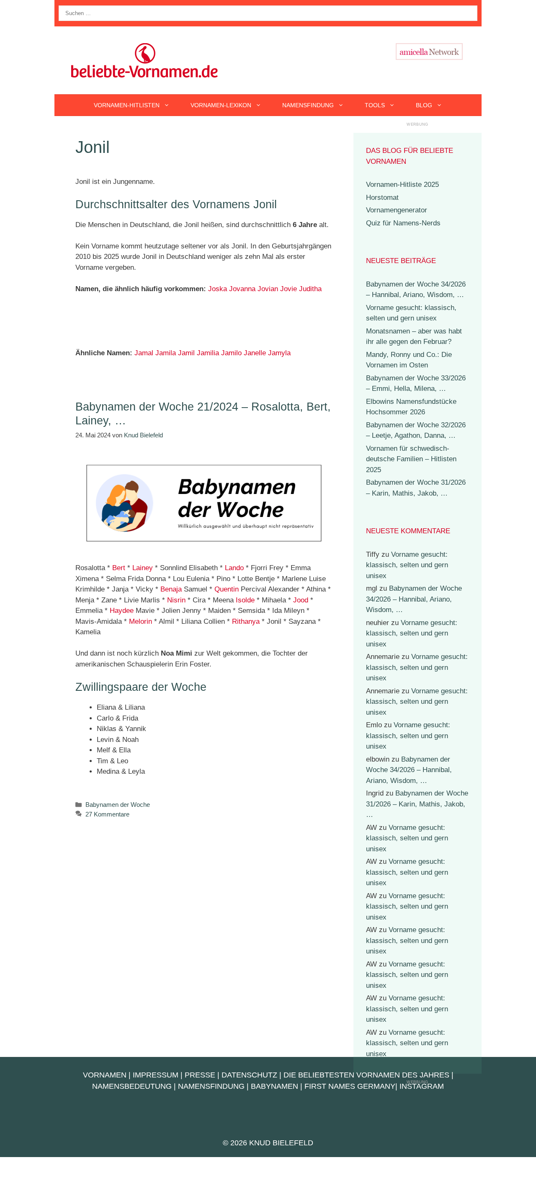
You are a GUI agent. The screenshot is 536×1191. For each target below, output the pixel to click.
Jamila (165, 353)
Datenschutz (249, 1075)
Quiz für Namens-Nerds (403, 223)
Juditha (310, 289)
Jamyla (279, 353)
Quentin (226, 589)
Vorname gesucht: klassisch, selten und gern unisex (407, 565)
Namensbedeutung (132, 1086)
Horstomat (382, 198)
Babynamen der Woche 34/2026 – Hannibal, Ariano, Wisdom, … (414, 599)
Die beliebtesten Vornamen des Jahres (366, 1075)
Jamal (143, 353)
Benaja (171, 589)
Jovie (288, 289)
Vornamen (104, 1075)
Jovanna (242, 289)
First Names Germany (349, 1086)
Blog (424, 105)
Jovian (268, 289)
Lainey (142, 568)
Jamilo (231, 353)
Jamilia (208, 353)
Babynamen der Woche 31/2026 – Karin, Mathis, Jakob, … (417, 804)
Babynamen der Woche (117, 804)
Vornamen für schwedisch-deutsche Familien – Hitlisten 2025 (411, 459)
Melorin (140, 621)
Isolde (245, 600)
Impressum (155, 1075)
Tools (375, 105)
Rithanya (246, 621)
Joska (217, 289)
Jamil (186, 353)
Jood (300, 600)
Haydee (122, 611)
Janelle (255, 353)
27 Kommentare (107, 814)
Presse (200, 1075)
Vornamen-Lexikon (221, 105)
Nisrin (176, 600)
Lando (234, 568)
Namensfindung (308, 105)
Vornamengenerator (396, 210)
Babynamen (274, 1086)
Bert (118, 568)
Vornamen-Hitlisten (127, 105)
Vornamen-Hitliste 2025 (402, 185)
